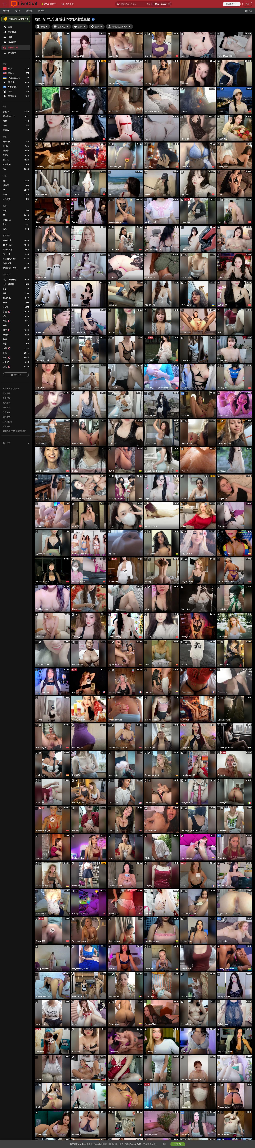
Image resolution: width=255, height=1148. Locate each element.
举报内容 (6, 398)
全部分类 (17, 375)
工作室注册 (7, 422)
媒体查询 (6, 403)
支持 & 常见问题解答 (11, 389)
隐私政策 (6, 408)
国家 (97, 27)
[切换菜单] (4, 4)
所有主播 (6, 426)
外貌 (80, 27)
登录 (247, 4)
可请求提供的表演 (119, 27)
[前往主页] (24, 4)
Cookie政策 (135, 1144)
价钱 (43, 27)
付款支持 (6, 393)
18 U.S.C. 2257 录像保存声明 (14, 431)
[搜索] (149, 4)
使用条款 (6, 412)
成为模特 (6, 417)
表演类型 (61, 27)
